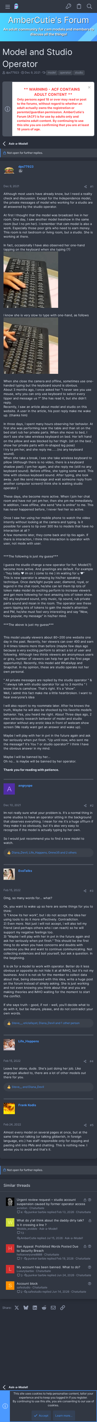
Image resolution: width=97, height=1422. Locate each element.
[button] (7, 6)
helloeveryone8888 (29, 1254)
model (52, 72)
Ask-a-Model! (48, 1228)
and (28, 1087)
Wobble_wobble (27, 1228)
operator (65, 72)
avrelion (22, 1208)
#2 (91, 805)
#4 (91, 1061)
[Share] (85, 187)
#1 (91, 186)
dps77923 (12, 72)
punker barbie (37, 1212)
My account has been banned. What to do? (48, 1267)
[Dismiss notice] (89, 87)
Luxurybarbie (25, 1271)
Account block (27, 1283)
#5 (91, 1125)
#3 (91, 891)
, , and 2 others (44, 852)
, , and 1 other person (46, 1023)
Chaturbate (36, 1208)
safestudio (23, 1287)
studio (79, 72)
